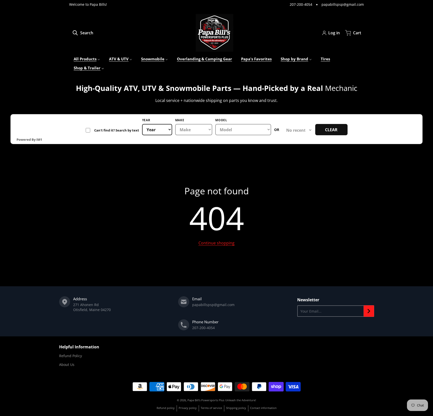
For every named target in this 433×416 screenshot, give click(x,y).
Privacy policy (188, 408)
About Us (66, 364)
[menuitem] (86, 59)
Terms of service (211, 408)
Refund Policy (70, 355)
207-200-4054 (301, 4)
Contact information (263, 408)
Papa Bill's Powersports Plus (205, 400)
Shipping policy (236, 408)
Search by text (112, 130)
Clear (331, 129)
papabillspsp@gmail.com (342, 4)
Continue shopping (216, 243)
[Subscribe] (369, 311)
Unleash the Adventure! (240, 400)
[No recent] (297, 130)
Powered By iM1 (29, 139)
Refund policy (166, 408)
